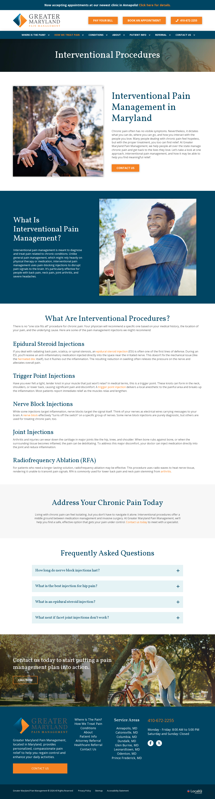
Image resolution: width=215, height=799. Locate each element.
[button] (107, 570)
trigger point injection (112, 387)
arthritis (166, 471)
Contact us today (136, 522)
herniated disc (26, 359)
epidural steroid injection (112, 351)
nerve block (30, 415)
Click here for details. (47, 5)
